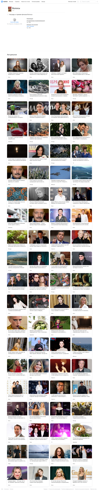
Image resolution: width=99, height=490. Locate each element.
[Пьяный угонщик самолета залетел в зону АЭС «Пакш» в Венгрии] (60, 176)
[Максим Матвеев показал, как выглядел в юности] (82, 262)
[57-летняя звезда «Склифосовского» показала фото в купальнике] (82, 305)
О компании (6, 489)
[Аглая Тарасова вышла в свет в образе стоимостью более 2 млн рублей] (60, 455)
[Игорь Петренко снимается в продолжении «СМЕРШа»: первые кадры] (82, 390)
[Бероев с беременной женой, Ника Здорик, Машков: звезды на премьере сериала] (39, 348)
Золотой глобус (14, 22)
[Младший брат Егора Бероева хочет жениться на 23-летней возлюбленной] (82, 219)
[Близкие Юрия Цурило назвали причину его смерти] (17, 176)
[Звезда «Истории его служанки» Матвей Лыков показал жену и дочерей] (39, 262)
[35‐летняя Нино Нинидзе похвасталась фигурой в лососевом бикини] (39, 476)
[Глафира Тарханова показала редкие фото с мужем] (17, 68)
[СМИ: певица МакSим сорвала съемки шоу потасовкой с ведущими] (60, 433)
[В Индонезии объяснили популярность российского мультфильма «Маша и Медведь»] (60, 326)
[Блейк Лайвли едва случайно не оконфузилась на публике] (17, 348)
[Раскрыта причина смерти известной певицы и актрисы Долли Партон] (17, 90)
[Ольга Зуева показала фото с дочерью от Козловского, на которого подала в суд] (17, 390)
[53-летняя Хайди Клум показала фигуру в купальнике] (39, 369)
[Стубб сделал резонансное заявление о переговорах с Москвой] (60, 390)
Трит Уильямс (30, 26)
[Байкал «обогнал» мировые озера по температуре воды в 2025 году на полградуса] (39, 455)
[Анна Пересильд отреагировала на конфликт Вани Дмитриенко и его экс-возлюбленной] (60, 111)
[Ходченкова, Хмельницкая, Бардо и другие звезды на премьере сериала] (39, 390)
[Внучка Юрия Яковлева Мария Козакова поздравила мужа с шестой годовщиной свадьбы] (39, 111)
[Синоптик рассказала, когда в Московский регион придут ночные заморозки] (60, 154)
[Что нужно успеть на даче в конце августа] (60, 283)
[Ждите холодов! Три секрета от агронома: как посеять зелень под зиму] (17, 240)
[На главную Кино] (5, 1)
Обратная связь (93, 489)
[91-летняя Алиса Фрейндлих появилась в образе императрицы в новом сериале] (82, 197)
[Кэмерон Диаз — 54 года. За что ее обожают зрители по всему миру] (17, 476)
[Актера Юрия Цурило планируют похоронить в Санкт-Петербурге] (82, 283)
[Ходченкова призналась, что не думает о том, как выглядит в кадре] (60, 412)
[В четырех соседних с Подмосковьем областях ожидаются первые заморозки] (82, 412)
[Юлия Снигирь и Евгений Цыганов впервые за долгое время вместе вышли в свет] (39, 433)
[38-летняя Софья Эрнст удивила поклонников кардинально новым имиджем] (17, 326)
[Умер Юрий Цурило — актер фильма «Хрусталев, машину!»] (39, 219)
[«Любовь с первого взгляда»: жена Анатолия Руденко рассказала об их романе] (60, 68)
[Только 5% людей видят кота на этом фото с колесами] (17, 197)
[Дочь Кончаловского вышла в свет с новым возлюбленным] (17, 305)
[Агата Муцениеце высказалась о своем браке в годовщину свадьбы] (82, 133)
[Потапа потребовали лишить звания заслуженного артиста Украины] (82, 154)
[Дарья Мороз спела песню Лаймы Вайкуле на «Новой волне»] (60, 197)
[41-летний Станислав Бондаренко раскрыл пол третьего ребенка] (39, 283)
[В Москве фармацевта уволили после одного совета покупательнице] (17, 219)
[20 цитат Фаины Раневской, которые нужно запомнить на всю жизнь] (39, 197)
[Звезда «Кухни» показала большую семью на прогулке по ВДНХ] (17, 412)
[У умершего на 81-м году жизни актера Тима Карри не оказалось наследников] (39, 240)
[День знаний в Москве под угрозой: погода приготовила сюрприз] (60, 133)
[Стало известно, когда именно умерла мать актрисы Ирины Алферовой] (60, 262)
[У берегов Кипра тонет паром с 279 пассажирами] (82, 348)
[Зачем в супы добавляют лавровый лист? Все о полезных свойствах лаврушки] (39, 326)
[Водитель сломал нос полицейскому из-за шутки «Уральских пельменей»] (17, 111)
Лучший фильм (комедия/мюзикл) (36, 20)
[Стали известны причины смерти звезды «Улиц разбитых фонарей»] (17, 154)
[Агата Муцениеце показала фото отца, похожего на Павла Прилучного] (60, 305)
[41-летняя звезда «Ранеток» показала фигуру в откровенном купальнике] (60, 476)
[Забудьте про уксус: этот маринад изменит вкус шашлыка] (39, 133)
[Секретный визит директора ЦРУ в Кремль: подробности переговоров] (60, 240)
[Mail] (2, 1)
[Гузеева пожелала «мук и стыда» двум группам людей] (39, 154)
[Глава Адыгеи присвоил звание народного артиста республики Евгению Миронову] (17, 433)
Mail (2, 489)
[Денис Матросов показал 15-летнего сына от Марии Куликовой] (39, 305)
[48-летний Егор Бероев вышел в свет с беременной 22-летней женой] (17, 283)
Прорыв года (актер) (32, 24)
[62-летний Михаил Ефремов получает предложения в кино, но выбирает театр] (82, 369)
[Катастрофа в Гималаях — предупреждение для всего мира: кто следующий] (39, 90)
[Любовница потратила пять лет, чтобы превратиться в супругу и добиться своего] (60, 369)
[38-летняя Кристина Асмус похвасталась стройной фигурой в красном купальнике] (17, 369)
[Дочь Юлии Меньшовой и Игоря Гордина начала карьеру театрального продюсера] (82, 111)
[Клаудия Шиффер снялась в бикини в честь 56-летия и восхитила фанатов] (82, 476)
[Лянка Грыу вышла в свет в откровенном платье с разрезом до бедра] (60, 348)
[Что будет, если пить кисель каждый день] (17, 133)
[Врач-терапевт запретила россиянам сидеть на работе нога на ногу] (17, 455)
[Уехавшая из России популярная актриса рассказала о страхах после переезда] (60, 90)
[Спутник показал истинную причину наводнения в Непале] (17, 262)
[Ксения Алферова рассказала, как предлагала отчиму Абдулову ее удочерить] (39, 68)
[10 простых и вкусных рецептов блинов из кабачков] (82, 433)
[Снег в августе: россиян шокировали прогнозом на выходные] (39, 176)
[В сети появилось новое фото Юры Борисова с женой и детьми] (82, 240)
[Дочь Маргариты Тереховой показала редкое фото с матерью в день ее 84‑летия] (82, 68)
